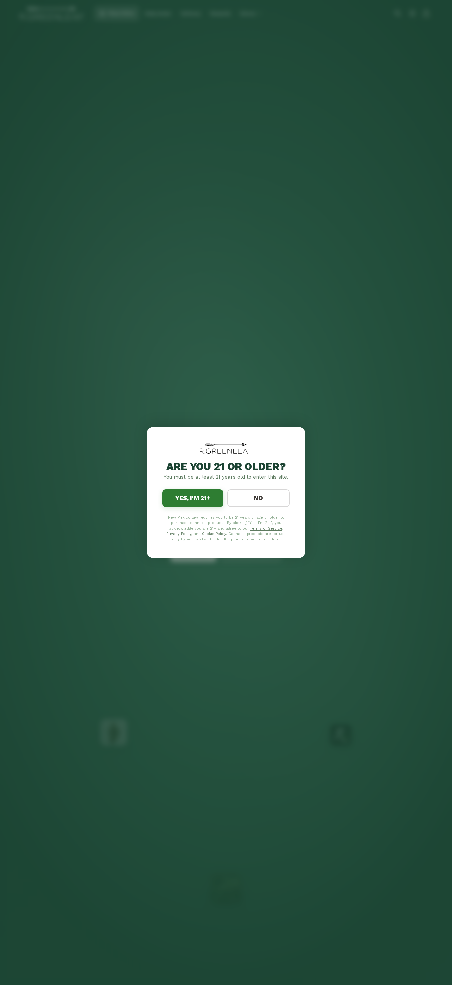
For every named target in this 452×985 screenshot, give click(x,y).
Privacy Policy (178, 534)
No (258, 497)
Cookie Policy (214, 534)
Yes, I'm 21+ (192, 497)
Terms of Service (266, 528)
